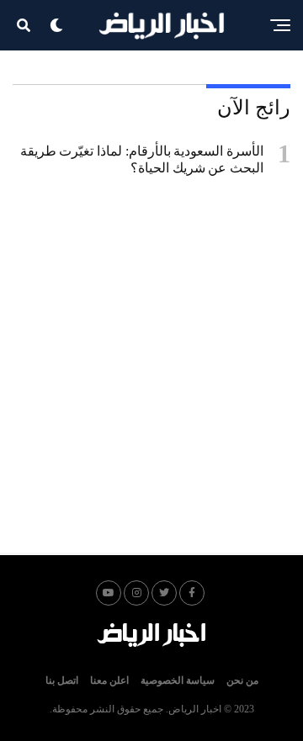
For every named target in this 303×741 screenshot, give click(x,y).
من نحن (242, 680)
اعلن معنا (109, 680)
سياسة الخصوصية (178, 680)
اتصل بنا (61, 680)
